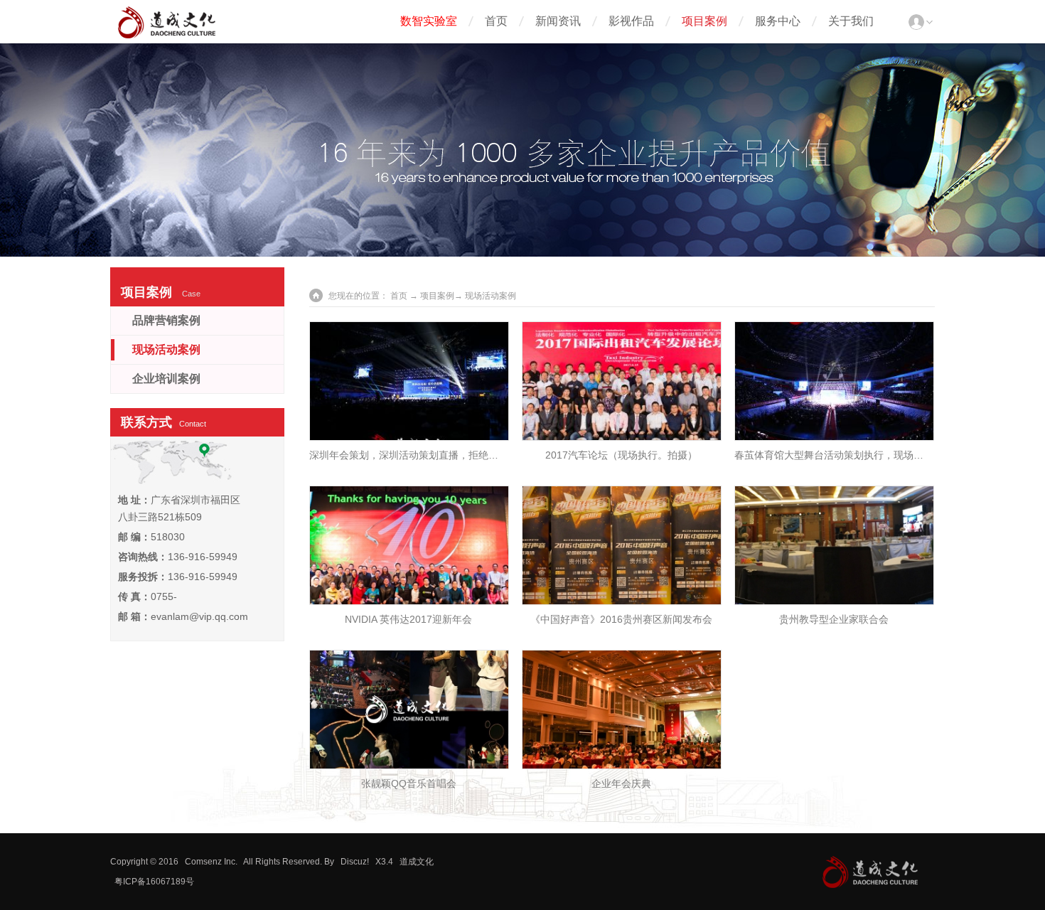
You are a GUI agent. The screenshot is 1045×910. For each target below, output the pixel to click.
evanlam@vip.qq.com (199, 616)
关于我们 (851, 21)
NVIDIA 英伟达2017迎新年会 (408, 619)
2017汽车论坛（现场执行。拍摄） (621, 455)
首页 (496, 21)
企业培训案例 (166, 379)
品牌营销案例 (166, 320)
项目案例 (704, 21)
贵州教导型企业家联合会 (834, 619)
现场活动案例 (166, 349)
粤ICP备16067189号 (154, 882)
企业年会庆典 (621, 783)
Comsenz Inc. (211, 862)
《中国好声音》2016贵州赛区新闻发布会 (621, 619)
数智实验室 (428, 21)
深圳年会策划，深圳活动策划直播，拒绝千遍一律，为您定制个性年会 (463, 455)
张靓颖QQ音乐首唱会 (408, 783)
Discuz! (355, 862)
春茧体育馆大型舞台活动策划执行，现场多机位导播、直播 (863, 455)
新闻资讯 (558, 21)
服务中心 (777, 21)
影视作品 (631, 21)
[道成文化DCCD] (167, 36)
